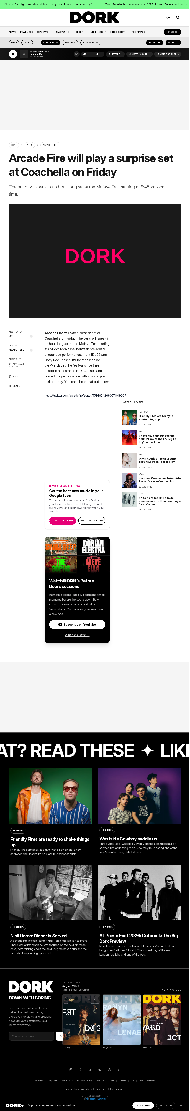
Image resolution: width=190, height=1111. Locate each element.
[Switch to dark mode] (168, 17)
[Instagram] (71, 1070)
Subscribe (143, 1105)
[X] (90, 1070)
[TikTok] (119, 1070)
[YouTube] (100, 1070)
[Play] (13, 54)
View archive (171, 990)
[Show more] (181, 1105)
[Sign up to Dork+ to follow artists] (31, 336)
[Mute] (84, 54)
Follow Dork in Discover (62, 520)
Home (14, 145)
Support (53, 1081)
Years (111, 1081)
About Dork (67, 1081)
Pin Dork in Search (91, 520)
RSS (132, 1081)
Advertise (39, 1081)
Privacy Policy (84, 1081)
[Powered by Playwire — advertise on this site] (95, 1098)
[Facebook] (80, 1070)
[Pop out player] (77, 54)
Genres (100, 1081)
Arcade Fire (16, 350)
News (29, 145)
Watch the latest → (77, 634)
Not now (165, 1105)
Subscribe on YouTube (80, 624)
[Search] (177, 17)
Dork (11, 336)
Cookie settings (147, 1081)
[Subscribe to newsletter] (62, 1036)
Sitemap (122, 1081)
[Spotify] (109, 1070)
